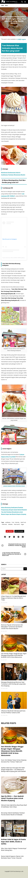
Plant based (17, 524)
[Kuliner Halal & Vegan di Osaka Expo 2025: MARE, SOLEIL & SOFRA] (14, 828)
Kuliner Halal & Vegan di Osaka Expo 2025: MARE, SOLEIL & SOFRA (13, 841)
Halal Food (23, 522)
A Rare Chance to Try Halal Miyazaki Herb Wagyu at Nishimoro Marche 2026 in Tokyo (13, 598)
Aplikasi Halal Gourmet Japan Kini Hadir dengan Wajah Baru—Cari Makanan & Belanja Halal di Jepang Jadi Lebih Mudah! (13, 769)
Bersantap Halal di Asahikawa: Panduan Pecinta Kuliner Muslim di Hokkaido (13, 814)
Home (2, 5)
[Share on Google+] (14, 537)
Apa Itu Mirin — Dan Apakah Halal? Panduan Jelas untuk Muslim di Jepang (12, 798)
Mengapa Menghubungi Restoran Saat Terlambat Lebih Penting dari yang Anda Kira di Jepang (13, 684)
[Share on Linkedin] (22, 537)
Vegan (22, 524)
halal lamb (4, 524)
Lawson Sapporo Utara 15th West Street (14, 486)
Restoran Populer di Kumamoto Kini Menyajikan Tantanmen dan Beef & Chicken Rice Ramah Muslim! (12, 626)
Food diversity (15, 522)
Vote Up (10, 531)
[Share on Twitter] (9, 537)
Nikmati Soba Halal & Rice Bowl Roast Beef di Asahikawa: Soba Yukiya (14, 806)
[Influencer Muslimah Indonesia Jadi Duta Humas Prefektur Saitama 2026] (14, 700)
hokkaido (10, 524)
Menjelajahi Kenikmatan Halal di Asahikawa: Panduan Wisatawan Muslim (17, 545)
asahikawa (7, 522)
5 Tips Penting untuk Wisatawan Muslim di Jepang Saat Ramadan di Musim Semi (11, 554)
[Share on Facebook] (5, 537)
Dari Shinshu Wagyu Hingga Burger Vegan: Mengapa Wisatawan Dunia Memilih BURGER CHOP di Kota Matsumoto (14, 655)
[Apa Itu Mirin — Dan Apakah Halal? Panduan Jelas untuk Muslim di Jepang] (14, 784)
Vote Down (20, 531)
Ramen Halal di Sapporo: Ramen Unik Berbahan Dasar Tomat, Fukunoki (12, 857)
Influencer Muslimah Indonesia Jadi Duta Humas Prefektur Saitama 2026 (13, 711)
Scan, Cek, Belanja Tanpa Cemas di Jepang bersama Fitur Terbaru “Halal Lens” (13, 761)
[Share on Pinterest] (18, 537)
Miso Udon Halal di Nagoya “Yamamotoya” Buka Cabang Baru (13, 849)
